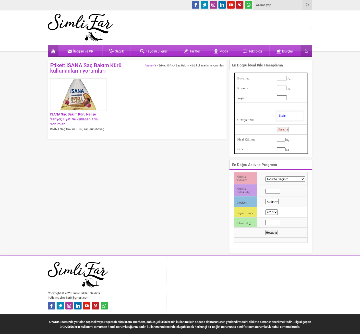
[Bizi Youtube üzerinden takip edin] (231, 5)
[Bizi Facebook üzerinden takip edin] (195, 5)
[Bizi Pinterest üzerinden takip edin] (239, 5)
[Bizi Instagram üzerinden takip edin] (213, 5)
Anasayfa (150, 65)
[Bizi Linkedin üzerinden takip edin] (222, 5)
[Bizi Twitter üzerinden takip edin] (204, 5)
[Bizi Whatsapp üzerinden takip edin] (248, 5)
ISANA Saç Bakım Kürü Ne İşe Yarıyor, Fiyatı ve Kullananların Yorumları (74, 119)
